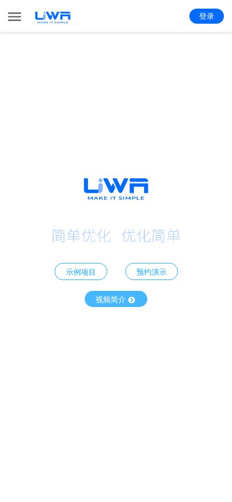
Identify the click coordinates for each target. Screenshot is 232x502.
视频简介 (111, 299)
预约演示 (152, 271)
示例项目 (81, 271)
